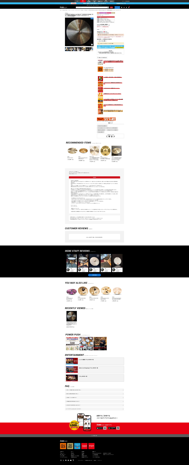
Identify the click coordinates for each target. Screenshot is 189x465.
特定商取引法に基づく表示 (88, 460)
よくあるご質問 (62, 455)
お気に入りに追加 (101, 40)
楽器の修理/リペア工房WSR (107, 453)
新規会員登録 (127, 1)
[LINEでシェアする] (111, 136)
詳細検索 (111, 7)
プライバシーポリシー (80, 460)
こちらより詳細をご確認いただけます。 (81, 410)
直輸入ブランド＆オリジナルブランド (108, 454)
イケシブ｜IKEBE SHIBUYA (96, 457)
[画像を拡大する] (92, 44)
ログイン (123, 1)
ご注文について (62, 453)
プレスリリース (100, 460)
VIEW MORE (94, 275)
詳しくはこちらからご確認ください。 (112, 402)
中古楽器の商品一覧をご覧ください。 (95, 399)
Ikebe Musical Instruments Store (97, 453)
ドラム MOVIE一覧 (83, 376)
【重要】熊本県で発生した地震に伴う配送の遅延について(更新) (94, 5)
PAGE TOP (95, 435)
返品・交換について (62, 454)
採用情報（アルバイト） (85, 457)
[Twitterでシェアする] (107, 136)
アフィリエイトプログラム (63, 457)
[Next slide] (92, 49)
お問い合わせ (72, 454)
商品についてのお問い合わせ (103, 57)
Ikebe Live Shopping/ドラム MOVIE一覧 (88, 368)
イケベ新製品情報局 (95, 454)
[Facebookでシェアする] (109, 136)
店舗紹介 (83, 454)
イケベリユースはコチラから (78, 406)
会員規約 (95, 460)
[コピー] (114, 136)
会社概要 (83, 453)
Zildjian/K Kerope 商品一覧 (102, 125)
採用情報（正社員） (84, 455)
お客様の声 (72, 453)
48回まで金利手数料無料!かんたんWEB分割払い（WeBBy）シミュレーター (111, 34)
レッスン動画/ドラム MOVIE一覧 (86, 359)
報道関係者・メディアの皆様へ (75, 455)
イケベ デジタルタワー (96, 455)
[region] (94, 319)
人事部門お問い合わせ (74, 457)
